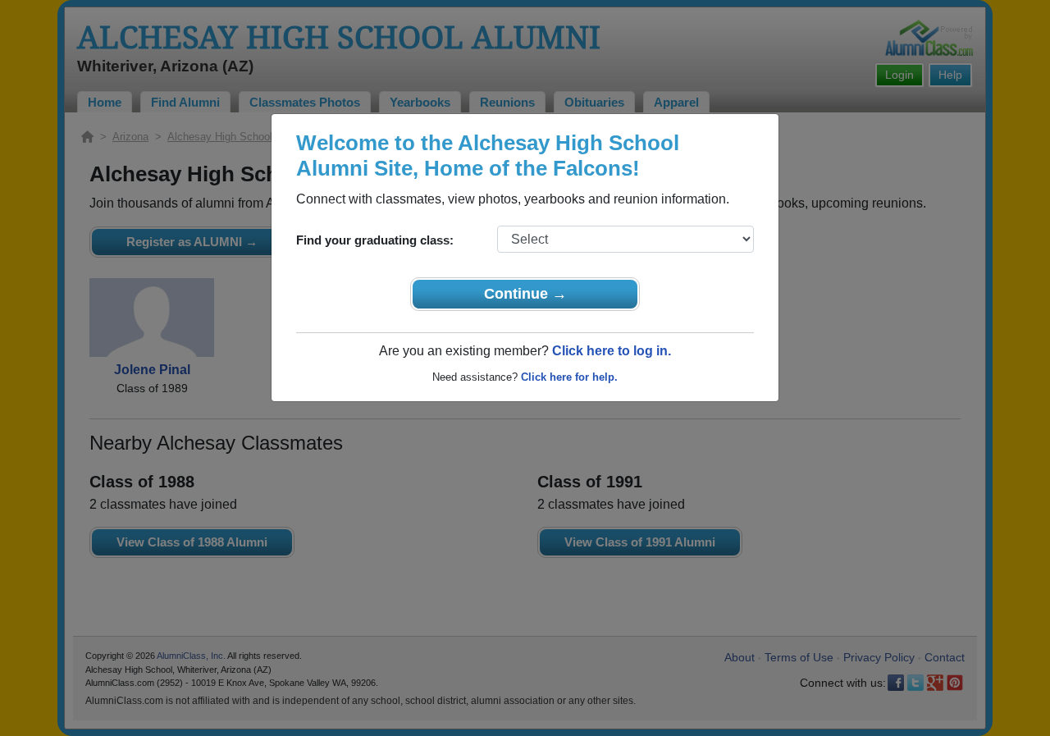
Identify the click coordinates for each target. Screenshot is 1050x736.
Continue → (525, 294)
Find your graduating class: (375, 240)
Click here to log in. (611, 351)
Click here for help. (569, 377)
